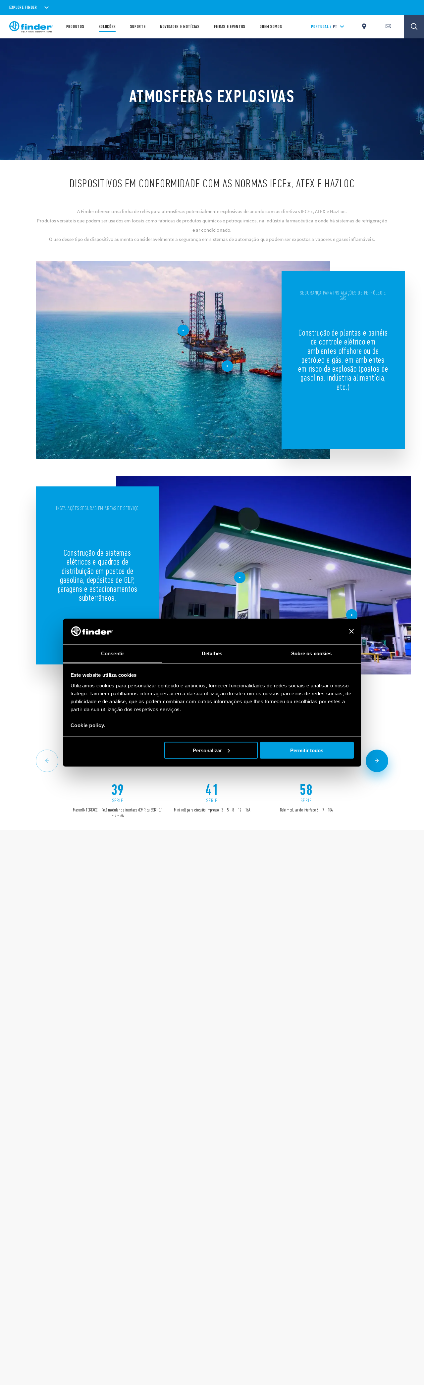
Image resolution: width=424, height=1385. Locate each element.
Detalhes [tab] (212, 653)
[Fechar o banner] (351, 631)
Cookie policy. (88, 725)
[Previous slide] (47, 761)
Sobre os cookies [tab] (311, 653)
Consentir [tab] (112, 653)
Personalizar (207, 750)
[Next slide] (377, 761)
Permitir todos (306, 750)
